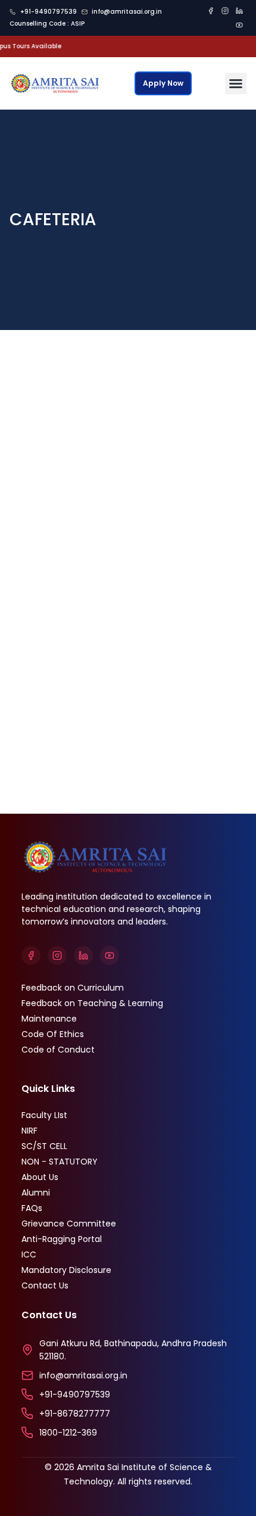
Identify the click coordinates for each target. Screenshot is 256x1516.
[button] (235, 83)
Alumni (35, 1192)
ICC (28, 1254)
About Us (39, 1177)
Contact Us (44, 1285)
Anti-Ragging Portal (61, 1239)
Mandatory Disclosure (66, 1270)
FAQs (31, 1208)
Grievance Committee (68, 1223)
